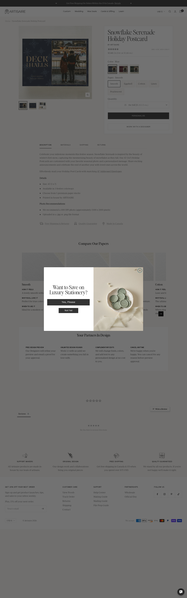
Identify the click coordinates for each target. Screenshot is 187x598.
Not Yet (68, 310)
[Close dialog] (140, 270)
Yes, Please (68, 302)
